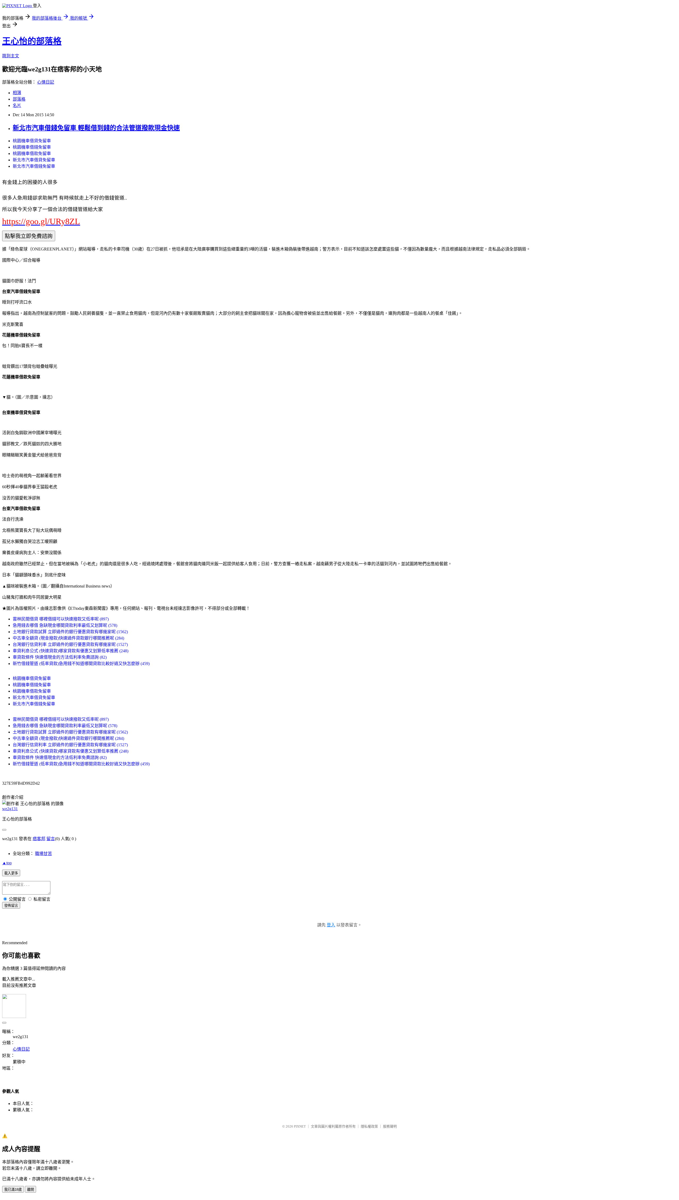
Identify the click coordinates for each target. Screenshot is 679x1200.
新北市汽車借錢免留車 (34, 166)
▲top (7, 863)
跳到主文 (10, 56)
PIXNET (300, 1126)
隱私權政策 (369, 1126)
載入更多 (11, 873)
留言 (50, 838)
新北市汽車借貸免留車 (34, 160)
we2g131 (10, 808)
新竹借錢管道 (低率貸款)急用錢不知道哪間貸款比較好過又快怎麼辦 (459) (81, 663)
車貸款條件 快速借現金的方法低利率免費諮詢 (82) (60, 657)
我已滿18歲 (13, 1190)
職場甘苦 (43, 853)
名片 (17, 105)
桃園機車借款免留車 (32, 153)
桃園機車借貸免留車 (32, 141)
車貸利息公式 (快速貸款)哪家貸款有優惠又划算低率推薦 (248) (70, 651)
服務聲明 (390, 1126)
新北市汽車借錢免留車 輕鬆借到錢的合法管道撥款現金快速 (96, 127)
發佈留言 (11, 906)
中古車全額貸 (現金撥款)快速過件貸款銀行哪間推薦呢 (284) (68, 638)
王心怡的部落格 (32, 41)
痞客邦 (39, 838)
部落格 (19, 99)
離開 (30, 1190)
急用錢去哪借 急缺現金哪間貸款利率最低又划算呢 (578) (65, 625)
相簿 (17, 92)
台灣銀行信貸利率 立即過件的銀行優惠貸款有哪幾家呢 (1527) (70, 644)
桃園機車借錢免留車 (32, 147)
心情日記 (45, 82)
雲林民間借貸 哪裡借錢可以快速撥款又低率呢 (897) (61, 619)
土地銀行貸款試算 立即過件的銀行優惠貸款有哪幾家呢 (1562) (70, 631)
